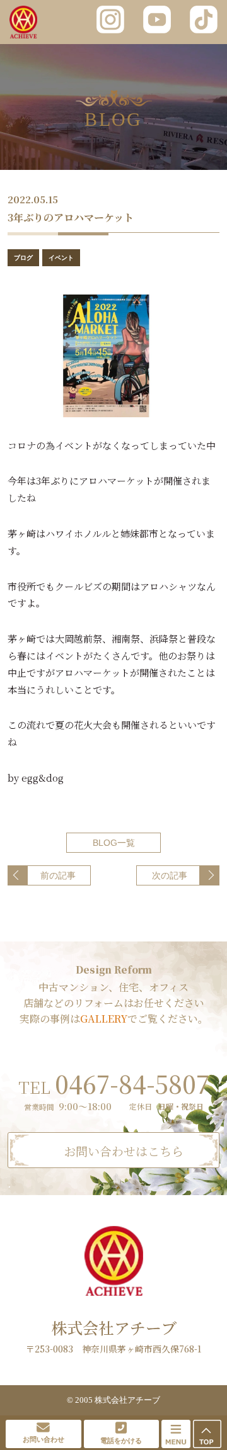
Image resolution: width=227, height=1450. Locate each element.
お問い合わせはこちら (123, 1150)
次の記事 (169, 875)
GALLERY (103, 1018)
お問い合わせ (43, 1439)
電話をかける (121, 1440)
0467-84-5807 (113, 1084)
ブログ (23, 257)
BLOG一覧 (114, 843)
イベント (61, 257)
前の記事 (58, 875)
